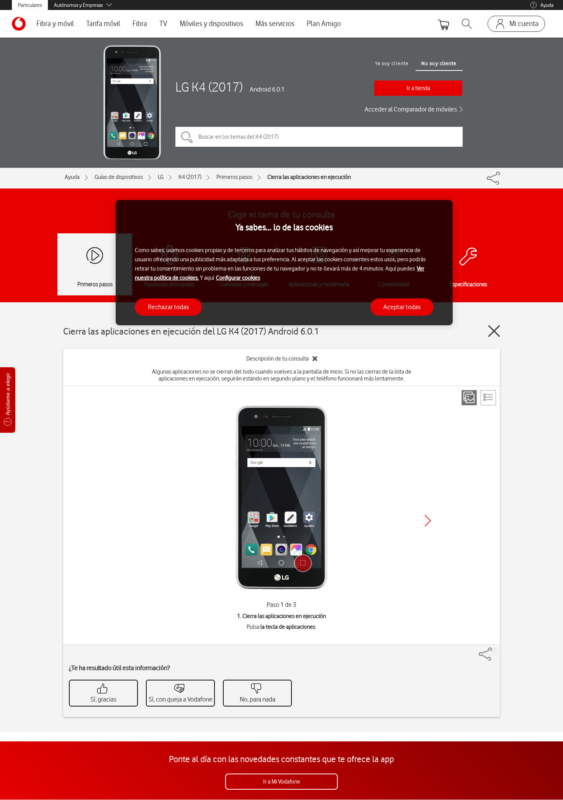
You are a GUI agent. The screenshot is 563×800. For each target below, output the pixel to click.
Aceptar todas (402, 307)
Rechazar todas (168, 307)
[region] (284, 262)
